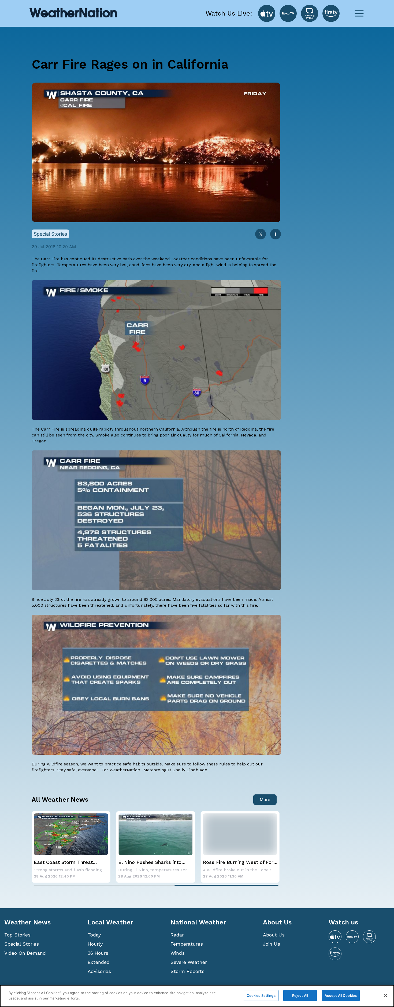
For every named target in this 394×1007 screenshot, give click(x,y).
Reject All (300, 995)
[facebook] (275, 234)
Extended (99, 962)
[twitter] (260, 234)
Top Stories (17, 935)
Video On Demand (25, 953)
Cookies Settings (261, 995)
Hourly (95, 944)
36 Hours (98, 953)
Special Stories (21, 944)
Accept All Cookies (341, 995)
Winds (177, 953)
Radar (177, 935)
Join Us (271, 944)
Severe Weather (188, 962)
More (265, 799)
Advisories (99, 971)
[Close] (385, 995)
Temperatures (186, 944)
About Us (274, 935)
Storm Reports (187, 971)
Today (94, 935)
